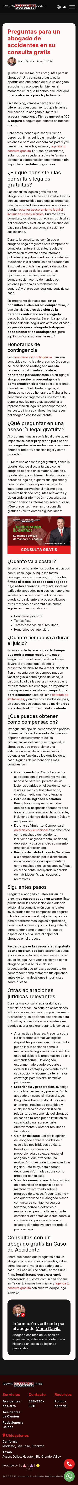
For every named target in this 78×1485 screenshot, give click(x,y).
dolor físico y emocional (31, 830)
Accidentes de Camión (11, 1414)
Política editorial (60, 1404)
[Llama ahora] (69, 1464)
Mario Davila (48, 1328)
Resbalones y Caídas (12, 1425)
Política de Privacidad (60, 1476)
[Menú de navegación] (72, 7)
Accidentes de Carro (11, 1404)
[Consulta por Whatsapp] (69, 1476)
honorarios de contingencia (33, 357)
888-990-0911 (36, 1404)
